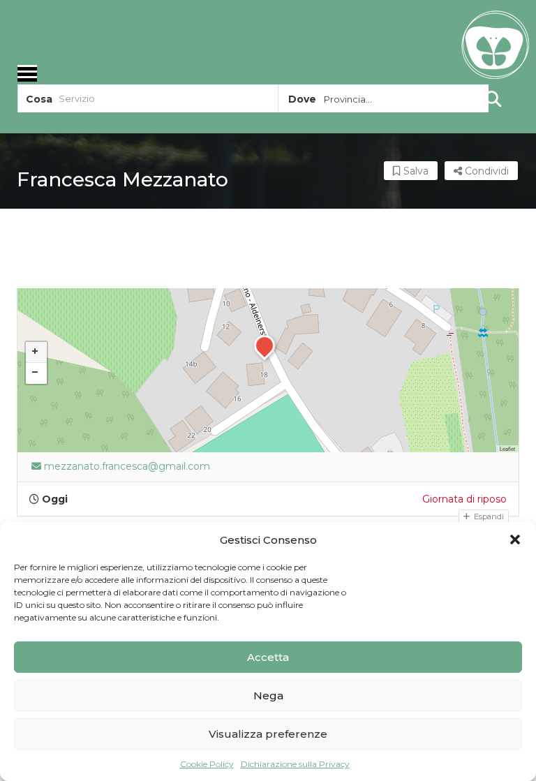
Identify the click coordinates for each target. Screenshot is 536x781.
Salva (415, 171)
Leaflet (507, 448)
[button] (515, 539)
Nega (268, 695)
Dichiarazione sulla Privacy (295, 764)
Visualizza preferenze (268, 734)
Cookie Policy (207, 764)
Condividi (485, 171)
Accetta (268, 657)
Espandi (488, 516)
